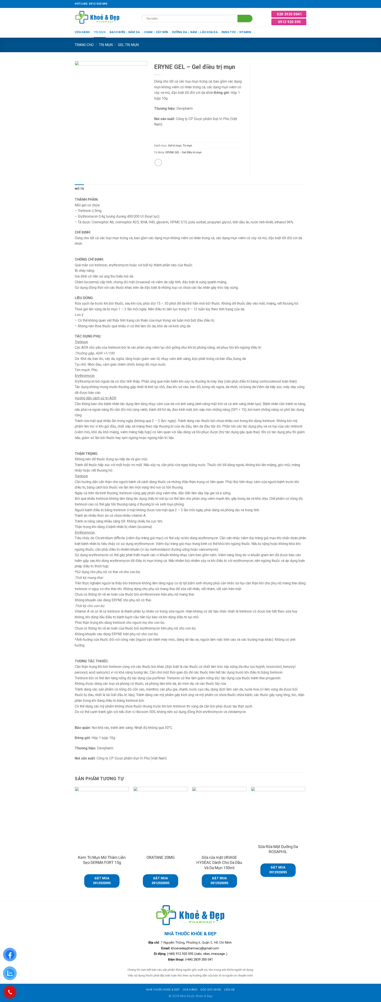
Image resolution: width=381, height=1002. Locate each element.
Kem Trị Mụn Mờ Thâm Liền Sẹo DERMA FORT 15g (102, 860)
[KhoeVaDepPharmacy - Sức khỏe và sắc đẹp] (97, 17)
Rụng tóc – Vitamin (236, 32)
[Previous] (75, 843)
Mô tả (79, 188)
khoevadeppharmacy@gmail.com (195, 948)
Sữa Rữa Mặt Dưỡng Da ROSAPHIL (278, 849)
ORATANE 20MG (160, 857)
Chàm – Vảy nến (156, 32)
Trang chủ (84, 45)
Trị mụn (100, 32)
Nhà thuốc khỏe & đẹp (162, 989)
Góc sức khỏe (210, 989)
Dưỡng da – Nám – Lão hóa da (195, 32)
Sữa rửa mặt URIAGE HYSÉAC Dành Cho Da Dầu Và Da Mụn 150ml (219, 862)
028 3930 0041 (289, 14)
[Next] (305, 843)
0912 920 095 (289, 22)
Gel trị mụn (128, 45)
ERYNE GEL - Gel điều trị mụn (184, 152)
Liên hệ (229, 989)
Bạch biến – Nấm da (125, 32)
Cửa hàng (82, 32)
